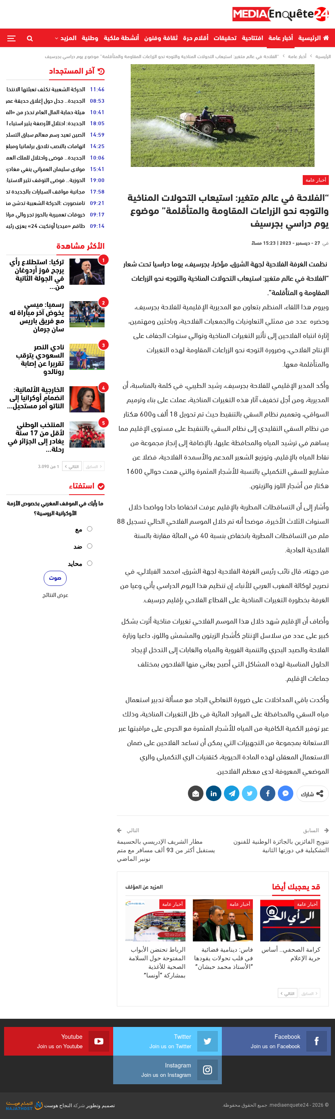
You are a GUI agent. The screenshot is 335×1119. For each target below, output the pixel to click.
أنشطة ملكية (121, 38)
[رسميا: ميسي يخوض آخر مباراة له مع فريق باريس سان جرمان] (87, 314)
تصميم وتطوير (100, 1105)
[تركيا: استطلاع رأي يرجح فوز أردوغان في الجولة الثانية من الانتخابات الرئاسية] (87, 272)
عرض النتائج (55, 594)
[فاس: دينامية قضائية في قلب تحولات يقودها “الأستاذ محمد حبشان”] (223, 920)
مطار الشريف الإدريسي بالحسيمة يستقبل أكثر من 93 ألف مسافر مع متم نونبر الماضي (166, 850)
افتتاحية (252, 38)
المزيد (68, 38)
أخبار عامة (280, 38)
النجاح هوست (57, 1105)
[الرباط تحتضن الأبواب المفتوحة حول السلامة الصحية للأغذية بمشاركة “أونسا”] (155, 920)
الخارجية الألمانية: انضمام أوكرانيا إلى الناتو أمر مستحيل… (35, 398)
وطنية (90, 38)
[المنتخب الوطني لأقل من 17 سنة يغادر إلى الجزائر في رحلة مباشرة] (87, 434)
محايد (75, 563)
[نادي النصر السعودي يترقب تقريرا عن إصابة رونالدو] (87, 357)
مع (79, 529)
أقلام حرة (195, 38)
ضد (78, 546)
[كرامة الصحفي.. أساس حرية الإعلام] (290, 920)
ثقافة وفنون (161, 38)
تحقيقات (225, 38)
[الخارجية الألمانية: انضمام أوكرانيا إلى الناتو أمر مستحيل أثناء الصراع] (87, 399)
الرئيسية (309, 38)
